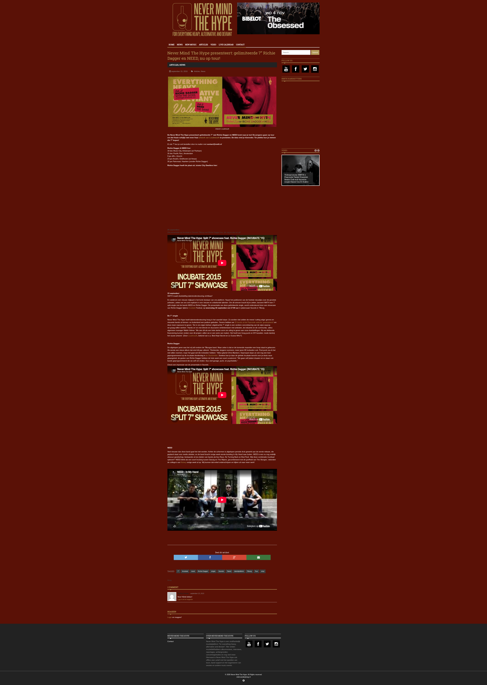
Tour (256, 571)
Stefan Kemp (183, 593)
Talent (229, 571)
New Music (190, 44)
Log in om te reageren (185, 599)
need (193, 571)
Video (213, 44)
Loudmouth (192, 336)
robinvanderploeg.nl (243, 677)
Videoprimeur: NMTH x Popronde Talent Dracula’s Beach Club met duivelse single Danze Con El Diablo (296, 178)
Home (171, 44)
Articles (203, 44)
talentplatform (239, 571)
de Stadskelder (212, 355)
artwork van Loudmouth (209, 138)
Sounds (221, 571)
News (180, 44)
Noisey (183, 462)
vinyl (262, 571)
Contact (240, 44)
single (213, 571)
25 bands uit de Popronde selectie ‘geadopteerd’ (254, 322)
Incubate (191, 308)
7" (178, 571)
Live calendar (226, 44)
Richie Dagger (203, 571)
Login (169, 617)
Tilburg (249, 571)
